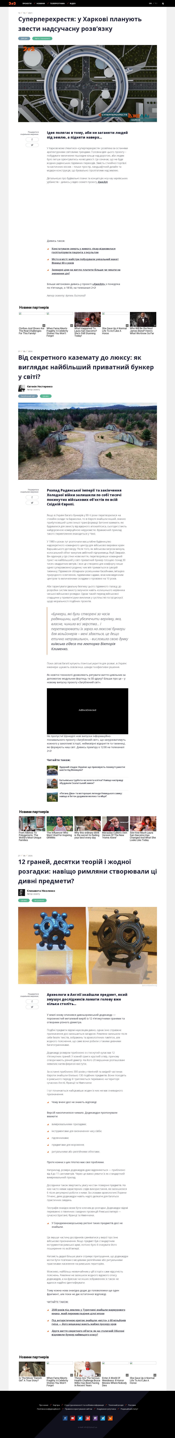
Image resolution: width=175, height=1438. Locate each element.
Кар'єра (56, 1405)
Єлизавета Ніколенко (41, 890)
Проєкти (27, 3)
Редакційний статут (129, 1409)
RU (156, 3)
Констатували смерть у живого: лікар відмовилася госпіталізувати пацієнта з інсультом (84, 250)
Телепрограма (57, 3)
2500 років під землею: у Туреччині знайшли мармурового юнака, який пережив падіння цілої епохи (88, 1311)
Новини (41, 3)
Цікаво (46, 396)
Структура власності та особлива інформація (84, 1405)
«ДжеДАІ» (99, 284)
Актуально (39, 900)
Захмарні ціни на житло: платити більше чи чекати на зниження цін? (86, 271)
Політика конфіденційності (48, 1409)
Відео (73, 3)
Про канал (43, 1405)
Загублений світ (28, 396)
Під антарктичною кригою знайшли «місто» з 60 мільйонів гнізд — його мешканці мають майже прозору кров (89, 1322)
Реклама (132, 1405)
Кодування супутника (106, 1409)
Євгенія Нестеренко (40, 386)
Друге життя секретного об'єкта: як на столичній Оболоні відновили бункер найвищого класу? (88, 1332)
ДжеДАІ (103, 182)
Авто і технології (42, 38)
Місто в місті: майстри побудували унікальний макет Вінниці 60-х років (85, 261)
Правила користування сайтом (78, 1409)
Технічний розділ (116, 1405)
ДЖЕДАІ (24, 38)
